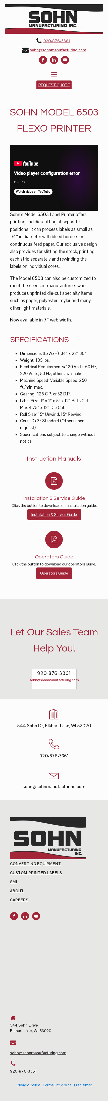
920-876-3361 (56, 41)
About (17, 890)
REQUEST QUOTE (54, 85)
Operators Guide (54, 573)
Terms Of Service (57, 1085)
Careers (19, 900)
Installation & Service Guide (54, 514)
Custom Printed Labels (36, 872)
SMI (13, 881)
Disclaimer (83, 1085)
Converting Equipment (35, 863)
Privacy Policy (28, 1085)
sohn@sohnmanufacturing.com (58, 50)
